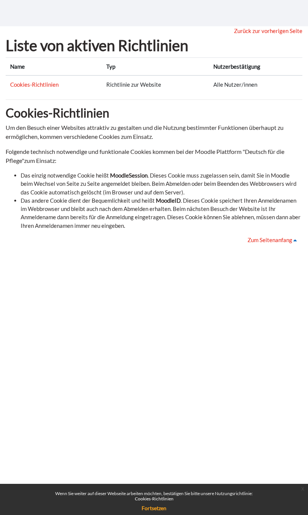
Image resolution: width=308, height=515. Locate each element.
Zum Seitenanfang (270, 239)
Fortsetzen (154, 508)
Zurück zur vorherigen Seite (268, 30)
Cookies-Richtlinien (34, 84)
